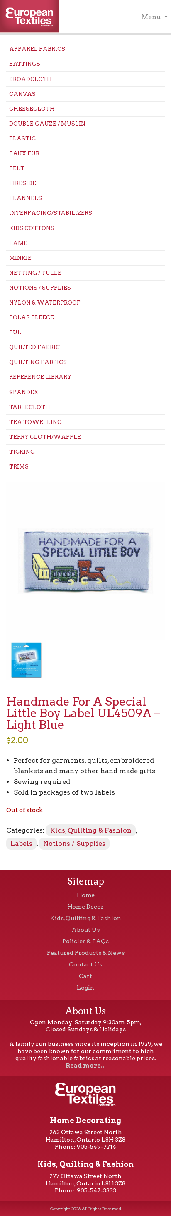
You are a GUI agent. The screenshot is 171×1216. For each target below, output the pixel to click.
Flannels (25, 198)
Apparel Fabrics (37, 49)
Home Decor (85, 906)
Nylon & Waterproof (45, 303)
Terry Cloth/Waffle (45, 437)
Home (86, 895)
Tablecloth (29, 407)
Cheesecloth (32, 109)
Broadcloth (30, 79)
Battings (24, 64)
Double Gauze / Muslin (47, 124)
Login (85, 987)
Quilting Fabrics (38, 362)
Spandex (23, 392)
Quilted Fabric (34, 347)
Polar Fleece (31, 317)
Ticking (22, 452)
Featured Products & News (86, 952)
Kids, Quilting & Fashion (91, 830)
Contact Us (85, 964)
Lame (18, 243)
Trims (19, 467)
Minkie (20, 258)
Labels (21, 843)
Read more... (86, 1065)
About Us (86, 929)
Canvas (22, 94)
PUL (15, 332)
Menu (151, 17)
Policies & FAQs (85, 941)
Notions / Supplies (40, 288)
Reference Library (40, 377)
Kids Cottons (31, 228)
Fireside (22, 183)
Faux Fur (24, 153)
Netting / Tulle (35, 273)
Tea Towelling (35, 422)
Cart (85, 976)
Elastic (22, 139)
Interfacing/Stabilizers (50, 213)
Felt (16, 168)
